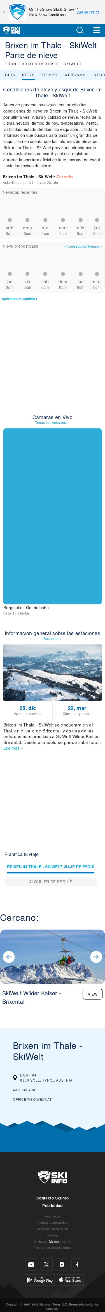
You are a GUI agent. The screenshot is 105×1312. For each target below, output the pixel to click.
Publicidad (52, 1205)
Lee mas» (13, 748)
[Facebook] (77, 1264)
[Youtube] (31, 1264)
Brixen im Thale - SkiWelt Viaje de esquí (50, 866)
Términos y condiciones (52, 1229)
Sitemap (52, 1235)
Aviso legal (52, 1216)
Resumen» (52, 638)
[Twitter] (47, 1264)
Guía (10, 74)
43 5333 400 (24, 1089)
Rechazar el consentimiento (52, 1247)
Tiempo (50, 74)
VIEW (92, 994)
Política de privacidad (52, 1222)
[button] (79, 30)
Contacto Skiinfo (52, 1198)
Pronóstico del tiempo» (83, 246)
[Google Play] (40, 1279)
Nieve (28, 74)
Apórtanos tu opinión (18, 298)
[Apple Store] (70, 1279)
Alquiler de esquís (50, 881)
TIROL (11, 63)
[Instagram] (62, 1264)
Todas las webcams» (52, 422)
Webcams (75, 74)
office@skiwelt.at (32, 1099)
